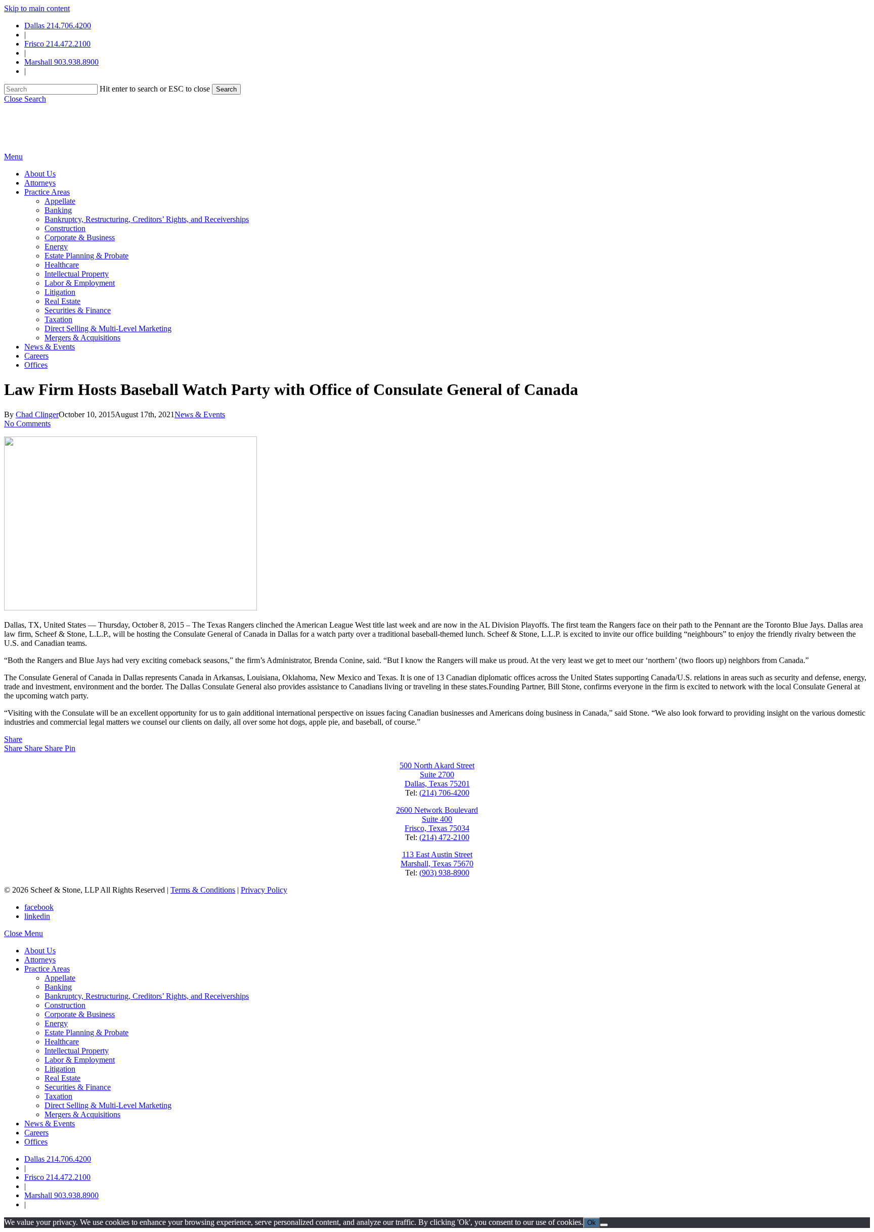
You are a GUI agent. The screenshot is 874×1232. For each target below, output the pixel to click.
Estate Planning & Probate (86, 1032)
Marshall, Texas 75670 (437, 863)
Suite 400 (437, 819)
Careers (36, 1132)
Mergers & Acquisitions (82, 1114)
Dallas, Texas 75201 (437, 783)
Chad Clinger (37, 414)
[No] (604, 1224)
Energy (56, 1023)
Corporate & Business (80, 1014)
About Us (40, 950)
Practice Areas (47, 968)
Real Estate (62, 1078)
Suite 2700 (437, 774)
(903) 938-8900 (444, 872)
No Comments (27, 423)
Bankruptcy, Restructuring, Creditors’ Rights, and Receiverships (147, 996)
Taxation (58, 1096)
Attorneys (40, 959)
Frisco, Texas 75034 (437, 828)
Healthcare (62, 1041)
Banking (58, 987)
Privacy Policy (264, 890)
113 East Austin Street (437, 854)
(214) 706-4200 (444, 792)
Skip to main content (37, 8)
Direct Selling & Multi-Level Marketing (108, 1105)
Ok (591, 1222)
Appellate (60, 978)
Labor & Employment (80, 1059)
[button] (25, 99)
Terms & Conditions (202, 890)
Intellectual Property (77, 1050)
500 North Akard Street (437, 765)
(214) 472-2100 (444, 837)
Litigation (60, 1069)
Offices (36, 1141)
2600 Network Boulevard (437, 810)
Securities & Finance (78, 1087)
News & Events (199, 414)
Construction (65, 1005)
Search (226, 89)
